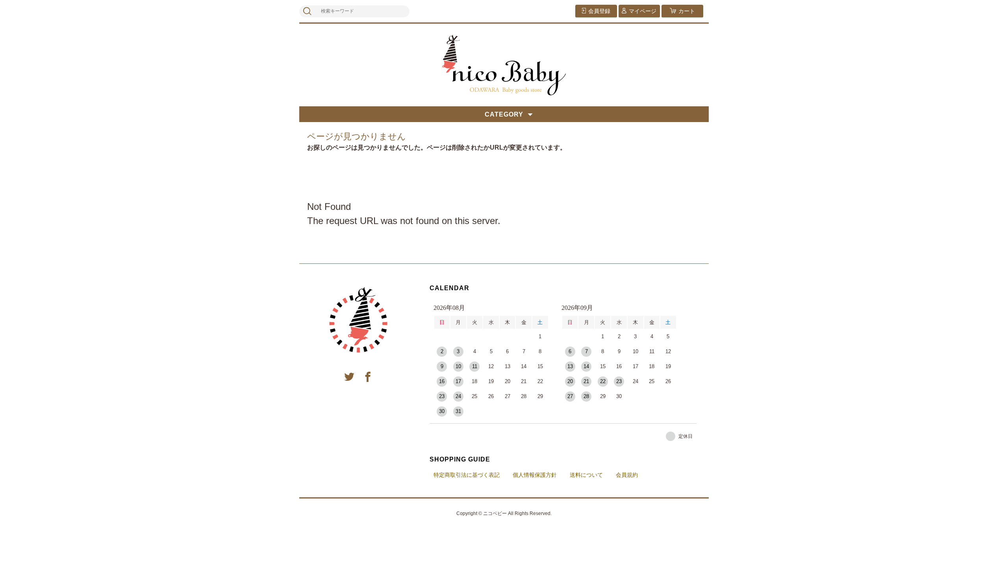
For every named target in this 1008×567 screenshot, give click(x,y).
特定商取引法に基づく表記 (467, 475)
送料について (586, 475)
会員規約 (627, 475)
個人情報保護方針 (535, 475)
